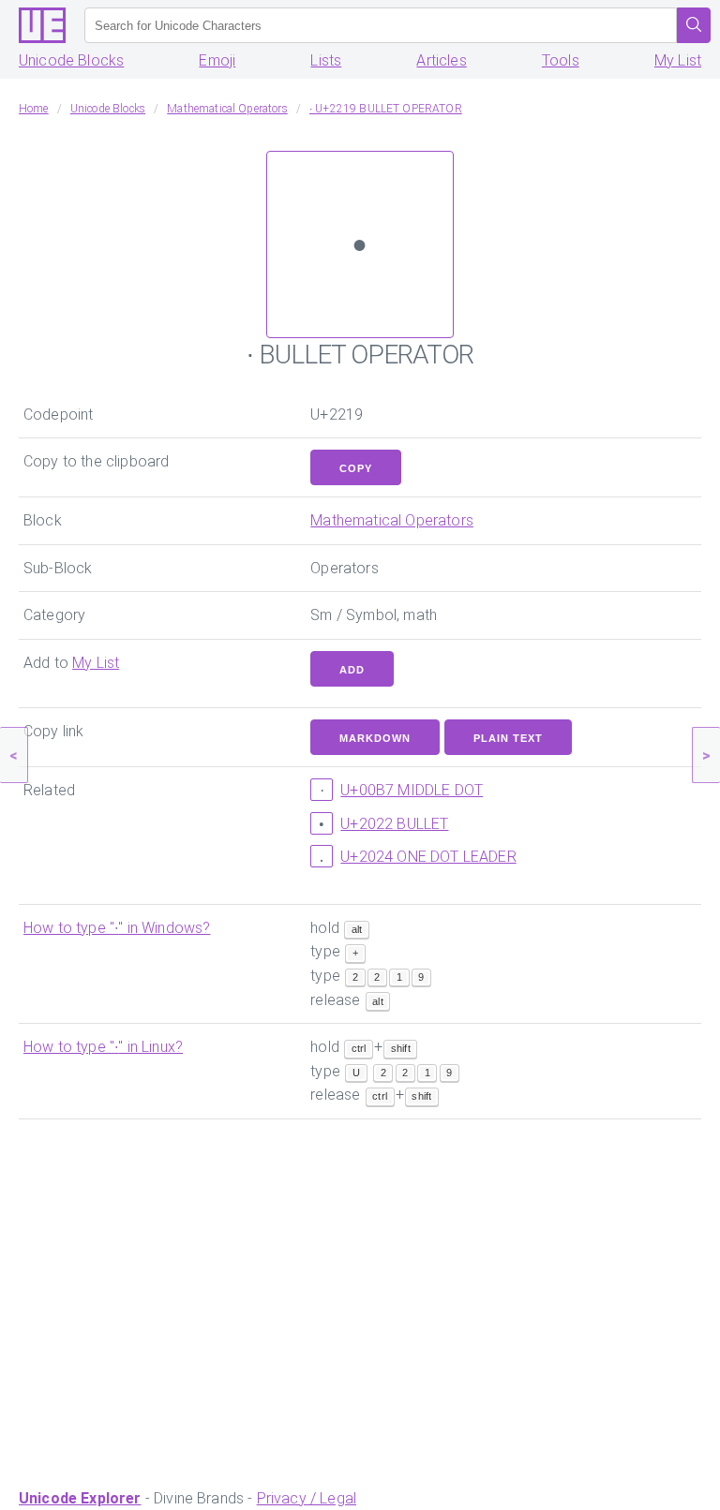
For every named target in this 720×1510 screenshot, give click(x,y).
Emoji (217, 60)
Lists (325, 60)
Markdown (375, 738)
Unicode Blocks (71, 60)
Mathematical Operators (391, 520)
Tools (560, 60)
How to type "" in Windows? (116, 928)
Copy (355, 468)
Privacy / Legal (306, 1498)
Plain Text (508, 738)
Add (352, 669)
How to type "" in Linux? (103, 1047)
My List (677, 60)
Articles (441, 60)
